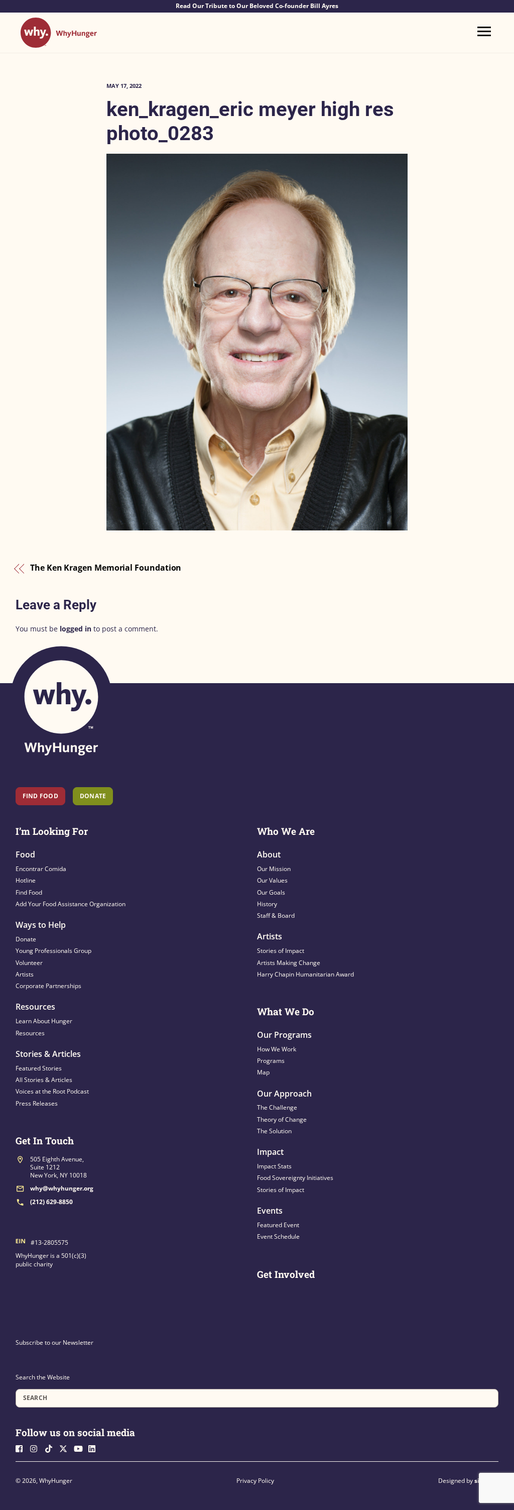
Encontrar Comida (41, 869)
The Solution (274, 1131)
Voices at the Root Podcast (52, 1091)
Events (270, 1210)
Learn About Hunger (44, 1021)
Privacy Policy (255, 1480)
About (269, 854)
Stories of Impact (280, 950)
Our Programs (284, 1034)
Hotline (26, 880)
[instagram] (36, 1448)
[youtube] (80, 1448)
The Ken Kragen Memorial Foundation (105, 568)
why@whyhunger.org (61, 1188)
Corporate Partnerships (48, 986)
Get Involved (286, 1274)
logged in (75, 628)
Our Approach (284, 1093)
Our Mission (274, 869)
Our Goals (271, 892)
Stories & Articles (48, 1053)
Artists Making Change (288, 962)
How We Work (276, 1049)
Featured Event (278, 1225)
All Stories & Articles (44, 1079)
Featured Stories (39, 1068)
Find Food (40, 796)
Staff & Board (276, 915)
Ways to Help (41, 924)
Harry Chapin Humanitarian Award (305, 974)
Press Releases (37, 1103)
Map (263, 1072)
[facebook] (22, 1448)
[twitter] (65, 1448)
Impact (270, 1151)
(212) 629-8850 (51, 1202)
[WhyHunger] (59, 43)
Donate (26, 939)
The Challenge (277, 1107)
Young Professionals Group (53, 950)
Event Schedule (278, 1236)
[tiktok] (51, 1448)
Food (25, 854)
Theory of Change (282, 1119)
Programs (271, 1060)
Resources (35, 1006)
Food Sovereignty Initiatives (295, 1177)
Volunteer (29, 962)
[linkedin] (94, 1448)
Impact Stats (274, 1166)
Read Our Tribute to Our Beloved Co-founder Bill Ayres (257, 6)
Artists (25, 974)
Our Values (272, 880)
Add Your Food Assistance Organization (70, 904)
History (267, 904)
